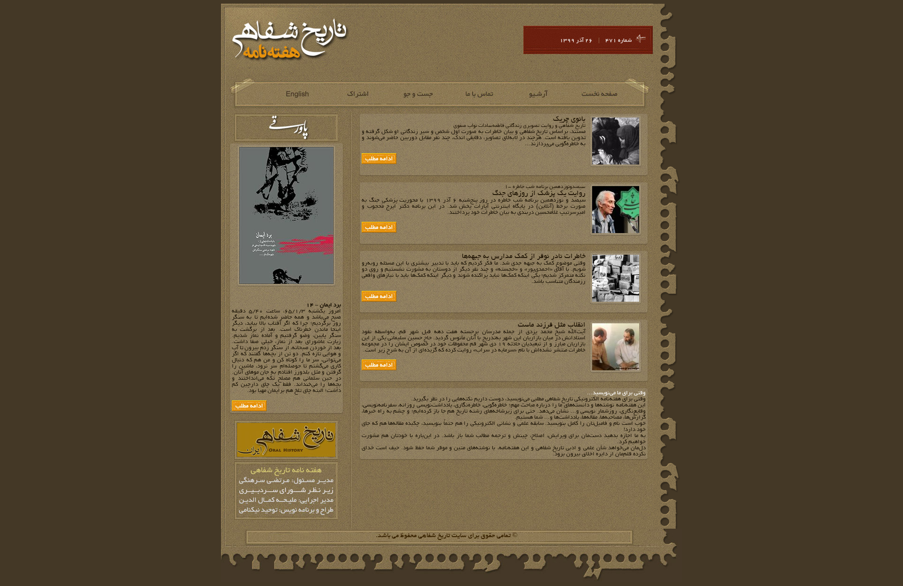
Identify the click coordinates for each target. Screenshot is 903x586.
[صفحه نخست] (600, 94)
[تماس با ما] (478, 94)
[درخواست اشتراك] (357, 94)
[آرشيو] (539, 94)
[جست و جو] (418, 94)
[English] (296, 94)
